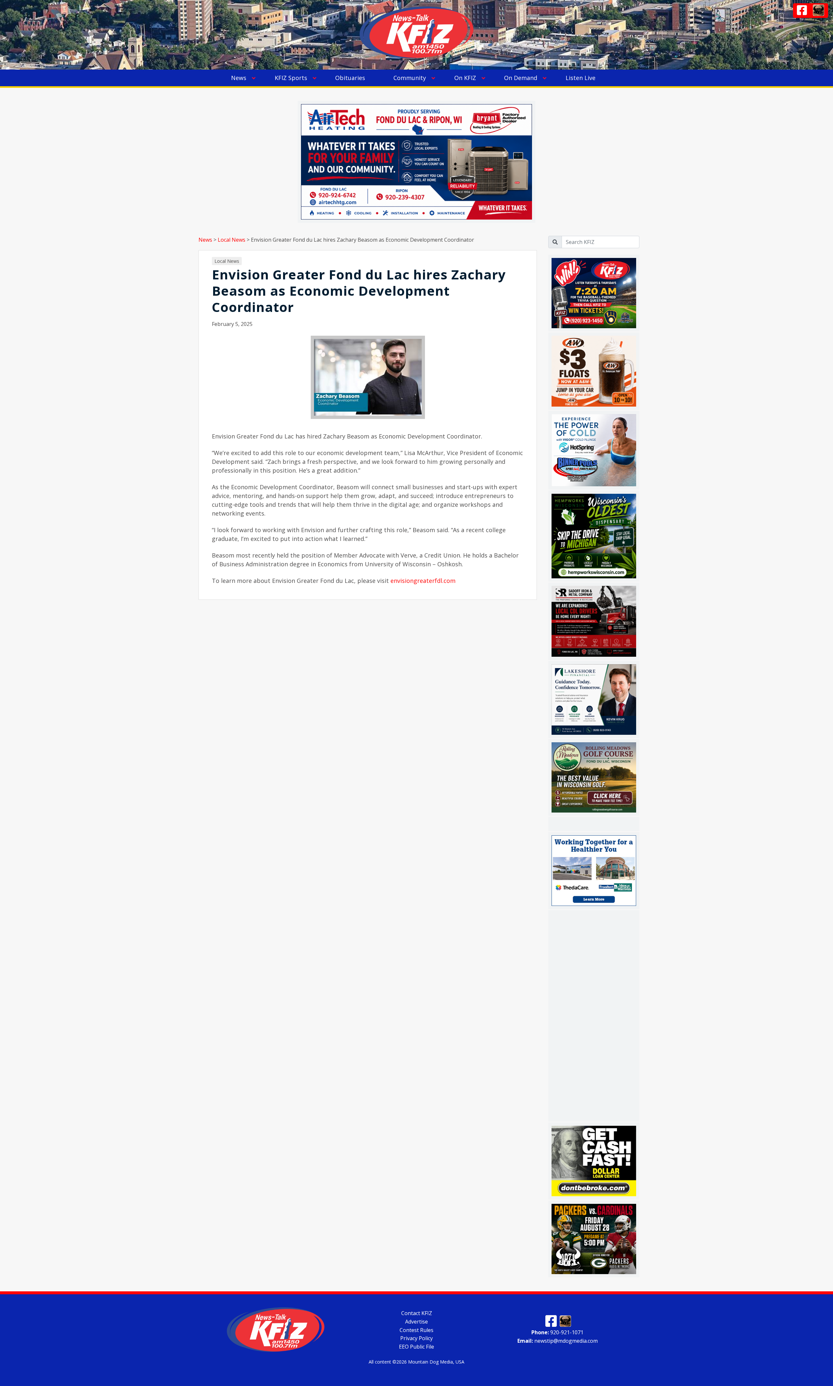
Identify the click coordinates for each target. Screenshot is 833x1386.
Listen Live (580, 78)
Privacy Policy (416, 1338)
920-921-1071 (557, 1332)
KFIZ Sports (291, 78)
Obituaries (350, 78)
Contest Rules (416, 1329)
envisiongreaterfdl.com (423, 581)
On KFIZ (465, 78)
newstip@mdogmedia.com (557, 1340)
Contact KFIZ (416, 1313)
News (238, 78)
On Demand (520, 78)
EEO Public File (416, 1346)
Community (409, 78)
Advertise (416, 1321)
